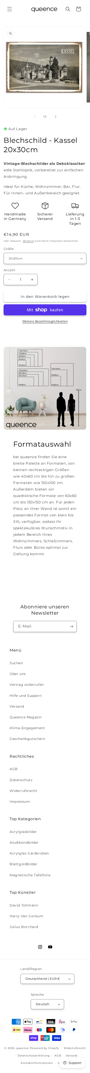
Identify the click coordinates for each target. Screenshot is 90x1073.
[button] (9, 9)
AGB (14, 769)
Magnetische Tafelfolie (30, 875)
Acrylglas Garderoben (29, 853)
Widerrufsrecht (23, 791)
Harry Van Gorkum (26, 916)
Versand (28, 240)
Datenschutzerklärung (34, 1055)
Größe (9, 249)
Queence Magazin (26, 717)
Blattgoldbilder (23, 864)
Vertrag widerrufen (27, 684)
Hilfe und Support (26, 695)
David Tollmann (24, 905)
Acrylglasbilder (23, 832)
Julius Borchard (24, 927)
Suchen (16, 663)
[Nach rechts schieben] (55, 116)
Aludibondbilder (24, 842)
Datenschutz (21, 780)
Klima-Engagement (27, 728)
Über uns (18, 674)
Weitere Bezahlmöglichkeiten (45, 321)
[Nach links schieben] (34, 116)
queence (22, 1048)
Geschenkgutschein (27, 739)
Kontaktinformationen (37, 1063)
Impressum (20, 801)
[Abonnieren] (71, 626)
